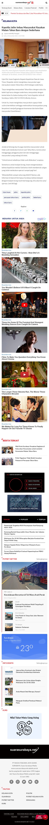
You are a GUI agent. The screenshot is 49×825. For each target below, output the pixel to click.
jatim (16, 192)
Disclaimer (24, 817)
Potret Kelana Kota (34, 797)
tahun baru (8, 203)
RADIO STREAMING (33, 481)
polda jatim (26, 197)
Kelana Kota (18, 8)
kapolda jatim (26, 192)
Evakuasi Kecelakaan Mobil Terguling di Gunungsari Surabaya (29, 605)
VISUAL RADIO (32, 488)
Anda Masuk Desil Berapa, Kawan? (28, 692)
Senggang (30, 800)
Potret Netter (8, 800)
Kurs (4, 803)
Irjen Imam (6, 192)
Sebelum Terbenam (22, 627)
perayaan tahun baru (11, 197)
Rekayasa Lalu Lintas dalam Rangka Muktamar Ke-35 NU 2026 (28, 681)
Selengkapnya (41, 559)
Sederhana (37, 197)
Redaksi (14, 817)
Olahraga (6, 797)
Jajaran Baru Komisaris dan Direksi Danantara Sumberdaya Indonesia (28, 671)
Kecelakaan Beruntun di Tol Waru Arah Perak (24, 594)
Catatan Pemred (30, 8)
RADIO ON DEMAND (34, 484)
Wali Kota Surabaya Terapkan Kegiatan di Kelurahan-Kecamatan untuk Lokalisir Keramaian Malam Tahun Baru (30, 448)
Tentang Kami (7, 8)
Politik (41, 8)
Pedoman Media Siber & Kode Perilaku (31, 814)
